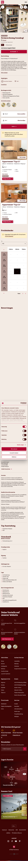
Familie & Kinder (4, 671)
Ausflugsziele (4, 666)
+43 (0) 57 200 (4, 735)
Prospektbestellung (18, 714)
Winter (2, 661)
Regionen (3, 682)
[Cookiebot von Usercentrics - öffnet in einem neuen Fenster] (20, 403)
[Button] (24, 749)
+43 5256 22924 (4, 465)
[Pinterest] (19, 841)
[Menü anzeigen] (26, 2)
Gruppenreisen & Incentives (20, 668)
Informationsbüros (18, 708)
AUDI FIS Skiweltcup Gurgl (20, 685)
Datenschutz (11, 830)
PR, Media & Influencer (17, 833)
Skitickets (16, 663)
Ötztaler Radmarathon (19, 692)
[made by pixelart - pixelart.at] (14, 854)
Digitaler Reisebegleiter (6, 706)
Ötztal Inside (4, 700)
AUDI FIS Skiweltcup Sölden (20, 682)
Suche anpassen (9, 236)
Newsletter (16, 706)
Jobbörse (8, 833)
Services (16, 700)
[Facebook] (12, 841)
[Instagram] (8, 841)
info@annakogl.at (5, 466)
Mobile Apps (17, 711)
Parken (2, 690)
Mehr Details (5, 174)
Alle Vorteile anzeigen (6, 100)
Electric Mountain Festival (20, 695)
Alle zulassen (14, 448)
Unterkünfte (17, 661)
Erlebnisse (16, 666)
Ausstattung (3, 84)
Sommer (3, 663)
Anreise (2, 685)
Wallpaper (16, 716)
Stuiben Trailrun (17, 687)
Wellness (3, 668)
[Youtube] (16, 841)
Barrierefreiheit (22, 830)
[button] (14, 826)
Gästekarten (3, 703)
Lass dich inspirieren (5, 673)
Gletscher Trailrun (18, 690)
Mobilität (3, 687)
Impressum (4, 830)
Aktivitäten (4, 657)
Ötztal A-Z (3, 692)
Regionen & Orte (5, 679)
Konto (2, 708)
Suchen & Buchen (19, 657)
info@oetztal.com (16, 735)
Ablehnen (14, 456)
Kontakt (16, 703)
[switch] (24, 431)
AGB (17, 830)
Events (16, 679)
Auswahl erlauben (14, 452)
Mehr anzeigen (4, 72)
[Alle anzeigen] (14, 159)
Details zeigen (20, 444)
